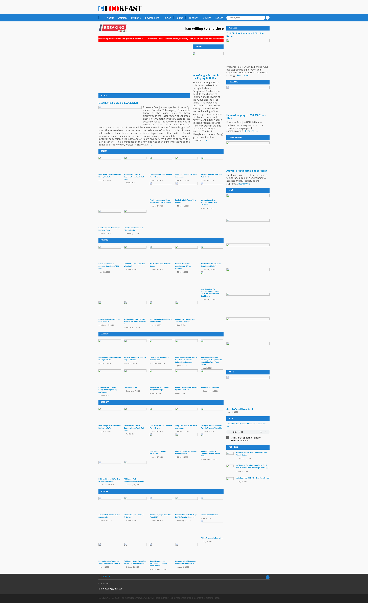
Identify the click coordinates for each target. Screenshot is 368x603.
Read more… (243, 75)
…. (152, 144)
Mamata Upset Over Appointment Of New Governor (209, 202)
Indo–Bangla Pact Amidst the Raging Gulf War (207, 77)
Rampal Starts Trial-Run (210, 387)
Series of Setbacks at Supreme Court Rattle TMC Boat (134, 177)
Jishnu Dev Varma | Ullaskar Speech (239, 409)
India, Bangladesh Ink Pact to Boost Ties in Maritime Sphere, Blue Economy (186, 360)
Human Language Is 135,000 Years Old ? (246, 117)
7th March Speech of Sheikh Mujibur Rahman (246, 439)
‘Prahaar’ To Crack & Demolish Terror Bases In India (210, 453)
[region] (248, 280)
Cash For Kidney (130, 387)
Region (167, 17)
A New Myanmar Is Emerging (212, 538)
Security (206, 17)
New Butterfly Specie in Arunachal (118, 102)
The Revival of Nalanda (209, 515)
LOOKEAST (104, 576)
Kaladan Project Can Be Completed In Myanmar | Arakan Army (107, 390)
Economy (193, 17)
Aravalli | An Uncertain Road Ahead (246, 170)
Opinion (122, 17)
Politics (179, 17)
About (110, 17)
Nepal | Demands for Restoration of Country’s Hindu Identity (159, 563)
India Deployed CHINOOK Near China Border (253, 478)
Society (219, 17)
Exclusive (136, 17)
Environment (152, 17)
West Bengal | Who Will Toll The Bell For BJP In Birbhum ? (135, 321)
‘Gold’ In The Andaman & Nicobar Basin (245, 35)
